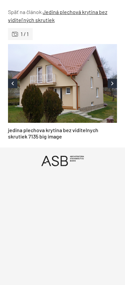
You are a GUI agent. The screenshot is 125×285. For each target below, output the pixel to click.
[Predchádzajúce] (35, 83)
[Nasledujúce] (90, 83)
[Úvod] (62, 161)
